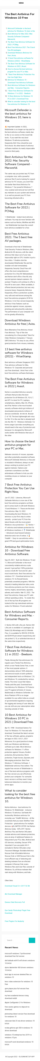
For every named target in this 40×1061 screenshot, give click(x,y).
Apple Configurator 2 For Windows (17, 1003)
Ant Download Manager (13, 894)
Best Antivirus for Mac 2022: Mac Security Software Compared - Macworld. (20, 36)
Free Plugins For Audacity (14, 921)
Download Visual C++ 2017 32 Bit (17, 886)
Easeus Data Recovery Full (15, 902)
